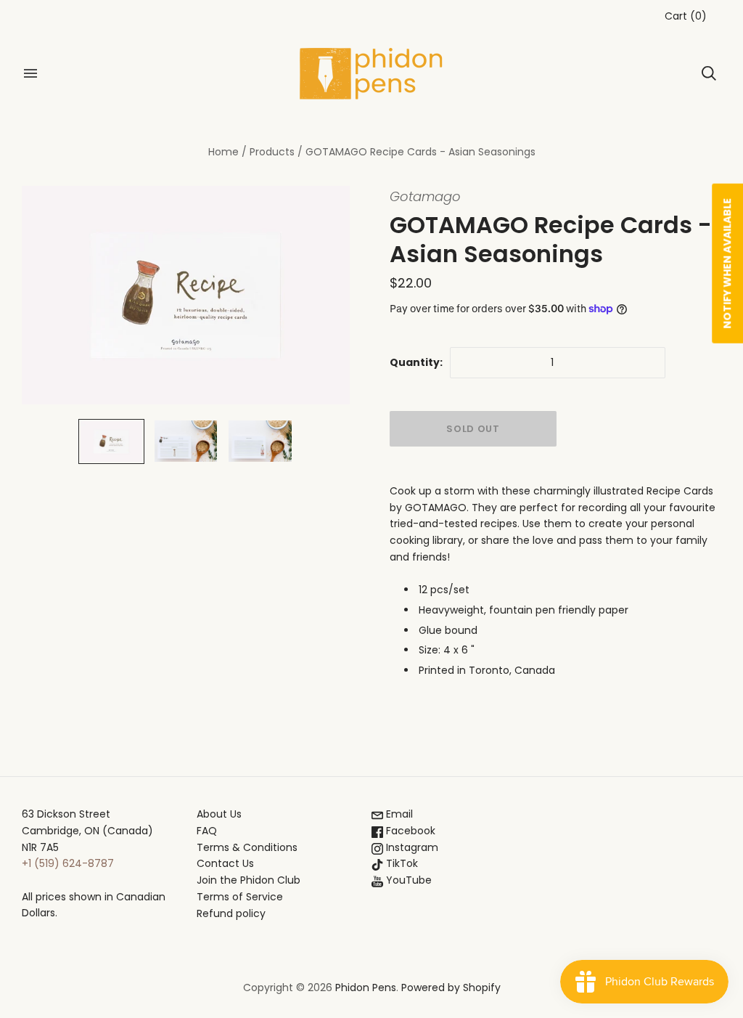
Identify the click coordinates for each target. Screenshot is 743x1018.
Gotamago (425, 196)
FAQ (207, 830)
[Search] (709, 73)
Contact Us (225, 863)
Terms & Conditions (247, 847)
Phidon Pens (365, 987)
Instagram (410, 847)
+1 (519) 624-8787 (68, 863)
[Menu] (30, 73)
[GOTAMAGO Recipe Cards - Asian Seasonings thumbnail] (111, 441)
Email (398, 814)
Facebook (409, 830)
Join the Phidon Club (248, 880)
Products (272, 151)
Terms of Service (240, 896)
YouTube (407, 880)
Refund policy (231, 913)
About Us (219, 814)
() (686, 16)
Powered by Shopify (451, 987)
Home (223, 151)
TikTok (400, 863)
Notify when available (727, 263)
